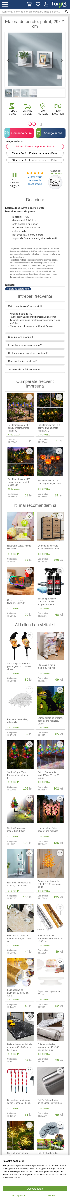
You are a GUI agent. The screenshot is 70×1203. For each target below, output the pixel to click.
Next (60, 60)
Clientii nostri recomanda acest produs (35, 180)
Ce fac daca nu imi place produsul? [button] (28, 353)
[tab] (35, 306)
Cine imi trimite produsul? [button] (22, 361)
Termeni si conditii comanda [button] (24, 369)
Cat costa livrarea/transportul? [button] (25, 306)
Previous (9, 60)
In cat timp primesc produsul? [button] (25, 345)
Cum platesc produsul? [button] (21, 336)
